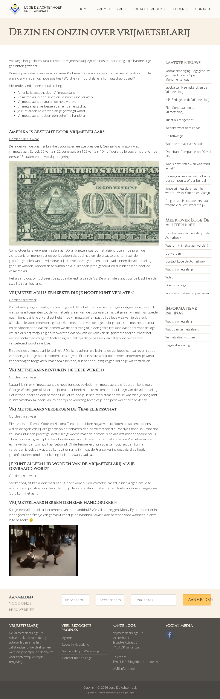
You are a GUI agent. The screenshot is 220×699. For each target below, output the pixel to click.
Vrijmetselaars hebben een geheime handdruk (52, 115)
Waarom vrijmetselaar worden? (186, 245)
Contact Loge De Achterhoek (185, 261)
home (83, 9)
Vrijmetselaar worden (180, 337)
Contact (202, 9)
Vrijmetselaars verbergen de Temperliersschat (52, 106)
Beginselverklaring (177, 345)
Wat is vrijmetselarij (178, 321)
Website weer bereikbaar (182, 128)
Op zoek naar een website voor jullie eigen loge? (110, 692)
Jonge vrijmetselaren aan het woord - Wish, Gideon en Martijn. (188, 190)
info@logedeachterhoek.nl (140, 662)
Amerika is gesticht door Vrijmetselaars (46, 92)
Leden (179, 9)
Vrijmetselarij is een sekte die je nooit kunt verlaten (55, 97)
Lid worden (173, 253)
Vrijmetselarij (110, 9)
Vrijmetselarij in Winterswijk (80, 651)
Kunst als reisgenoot (179, 120)
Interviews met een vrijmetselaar (187, 293)
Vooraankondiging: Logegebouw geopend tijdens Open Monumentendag (187, 75)
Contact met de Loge (77, 658)
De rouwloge (174, 136)
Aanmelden (199, 599)
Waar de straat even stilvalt (184, 144)
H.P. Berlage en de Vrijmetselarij (187, 100)
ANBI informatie (124, 669)
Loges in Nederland (75, 644)
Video (169, 277)
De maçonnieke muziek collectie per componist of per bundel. (187, 178)
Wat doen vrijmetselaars (182, 329)
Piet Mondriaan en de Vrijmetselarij (180, 110)
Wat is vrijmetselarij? (179, 269)
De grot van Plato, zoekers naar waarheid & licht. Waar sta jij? (187, 203)
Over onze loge (175, 285)
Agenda (67, 638)
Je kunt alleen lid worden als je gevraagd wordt (51, 111)
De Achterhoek (148, 9)
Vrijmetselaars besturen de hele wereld (47, 101)
